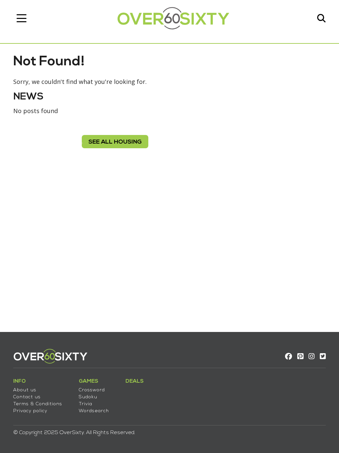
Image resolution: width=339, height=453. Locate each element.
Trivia (85, 404)
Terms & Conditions (37, 404)
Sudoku (88, 397)
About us (24, 390)
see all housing (115, 142)
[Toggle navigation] (21, 18)
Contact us (27, 397)
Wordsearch (94, 411)
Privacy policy (30, 411)
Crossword (92, 390)
